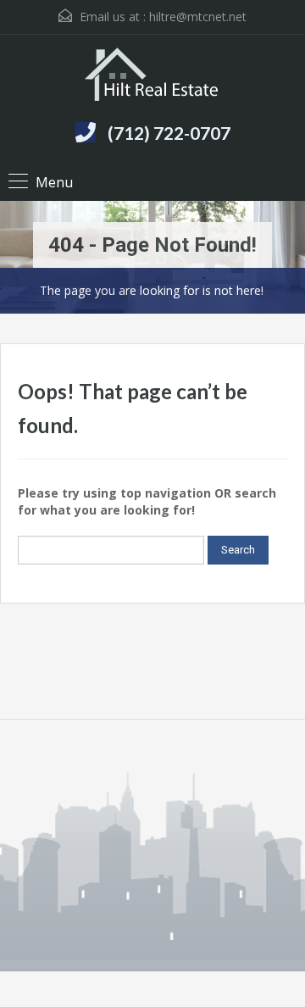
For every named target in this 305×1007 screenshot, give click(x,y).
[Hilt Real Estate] (153, 76)
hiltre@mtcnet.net (198, 16)
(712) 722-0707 (169, 132)
